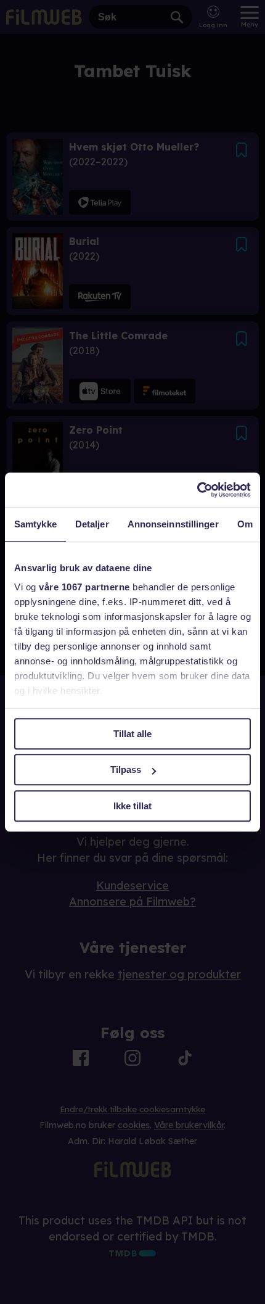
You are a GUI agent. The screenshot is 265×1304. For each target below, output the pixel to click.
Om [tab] (245, 524)
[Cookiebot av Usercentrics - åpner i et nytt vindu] (197, 490)
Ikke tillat (132, 806)
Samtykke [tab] (35, 524)
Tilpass (125, 769)
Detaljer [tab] (92, 524)
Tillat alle (132, 733)
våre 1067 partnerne (84, 587)
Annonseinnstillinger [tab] (173, 524)
